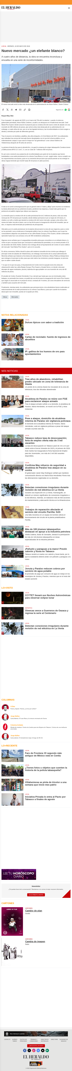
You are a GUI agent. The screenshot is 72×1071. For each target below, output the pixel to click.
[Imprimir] (29, 109)
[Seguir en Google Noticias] (69, 109)
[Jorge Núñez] (5, 717)
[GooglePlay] (47, 1050)
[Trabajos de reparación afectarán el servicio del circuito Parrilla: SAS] (13, 514)
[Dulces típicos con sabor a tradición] (13, 325)
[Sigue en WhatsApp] (65, 109)
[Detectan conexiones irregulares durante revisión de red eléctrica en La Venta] (13, 494)
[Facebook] (3, 109)
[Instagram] (33, 1050)
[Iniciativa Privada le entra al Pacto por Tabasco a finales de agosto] (13, 799)
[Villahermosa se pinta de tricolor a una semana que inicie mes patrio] (13, 785)
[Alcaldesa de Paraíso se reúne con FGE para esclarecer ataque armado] (13, 404)
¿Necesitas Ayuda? (36, 1046)
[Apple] (42, 1050)
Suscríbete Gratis (36, 895)
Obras (5, 297)
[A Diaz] (5, 707)
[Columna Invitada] (5, 727)
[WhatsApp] (11, 109)
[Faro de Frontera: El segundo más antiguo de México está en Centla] (13, 756)
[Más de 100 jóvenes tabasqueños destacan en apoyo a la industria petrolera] (13, 534)
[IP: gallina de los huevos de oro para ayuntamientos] (13, 354)
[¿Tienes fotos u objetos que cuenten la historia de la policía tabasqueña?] (13, 770)
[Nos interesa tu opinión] (36, 1033)
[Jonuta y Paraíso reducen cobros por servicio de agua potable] (13, 574)
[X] (7, 109)
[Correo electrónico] (20, 109)
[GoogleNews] (38, 1050)
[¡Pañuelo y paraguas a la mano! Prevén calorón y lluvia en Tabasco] (13, 554)
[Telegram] (16, 109)
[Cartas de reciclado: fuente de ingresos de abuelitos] (13, 339)
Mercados (15, 297)
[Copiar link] (24, 109)
